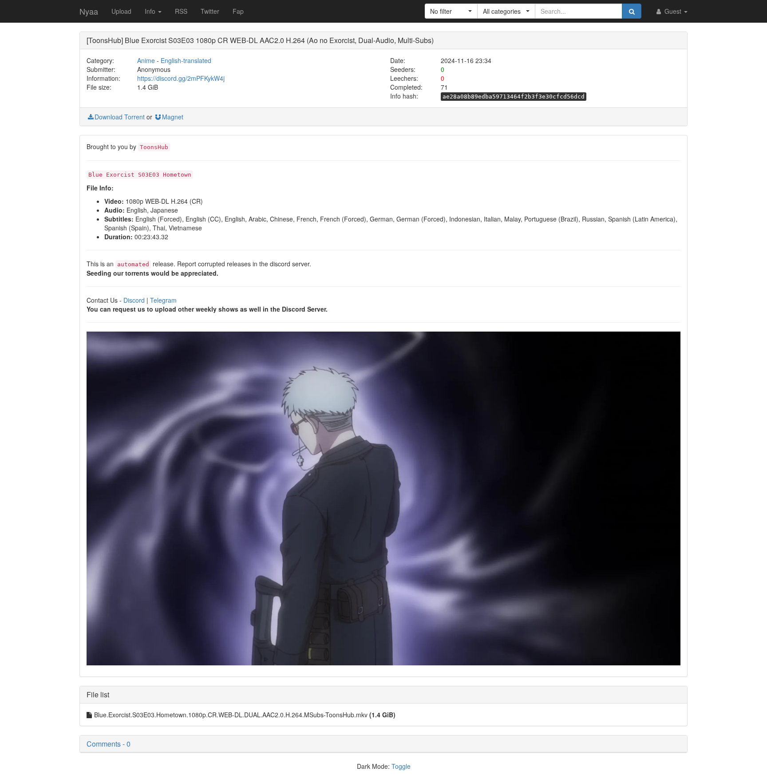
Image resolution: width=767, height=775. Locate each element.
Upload (121, 11)
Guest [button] (673, 11)
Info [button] (151, 11)
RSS (181, 11)
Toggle (401, 766)
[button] (451, 11)
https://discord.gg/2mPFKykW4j (181, 78)
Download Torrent (120, 116)
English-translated (186, 60)
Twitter (210, 11)
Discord (134, 300)
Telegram (163, 300)
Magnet (172, 116)
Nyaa (88, 11)
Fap (238, 11)
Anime (146, 60)
